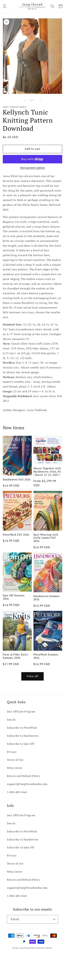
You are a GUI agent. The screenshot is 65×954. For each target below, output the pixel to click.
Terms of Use (15, 759)
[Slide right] (40, 100)
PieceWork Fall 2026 (16, 534)
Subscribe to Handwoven (22, 735)
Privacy (11, 752)
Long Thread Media (28, 948)
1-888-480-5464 (17, 792)
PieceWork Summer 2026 (46, 656)
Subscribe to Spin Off (20, 743)
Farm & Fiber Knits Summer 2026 (15, 656)
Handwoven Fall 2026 (17, 479)
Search (11, 719)
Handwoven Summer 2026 (46, 597)
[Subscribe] (54, 919)
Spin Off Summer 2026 (14, 597)
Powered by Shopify (44, 948)
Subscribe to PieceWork (22, 727)
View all (32, 676)
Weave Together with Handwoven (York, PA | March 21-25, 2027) (47, 471)
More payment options (32, 167)
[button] (4, 6)
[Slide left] (24, 100)
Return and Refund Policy (23, 776)
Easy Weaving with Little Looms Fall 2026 (45, 538)
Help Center (15, 768)
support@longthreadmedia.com (27, 784)
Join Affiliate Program (21, 711)
